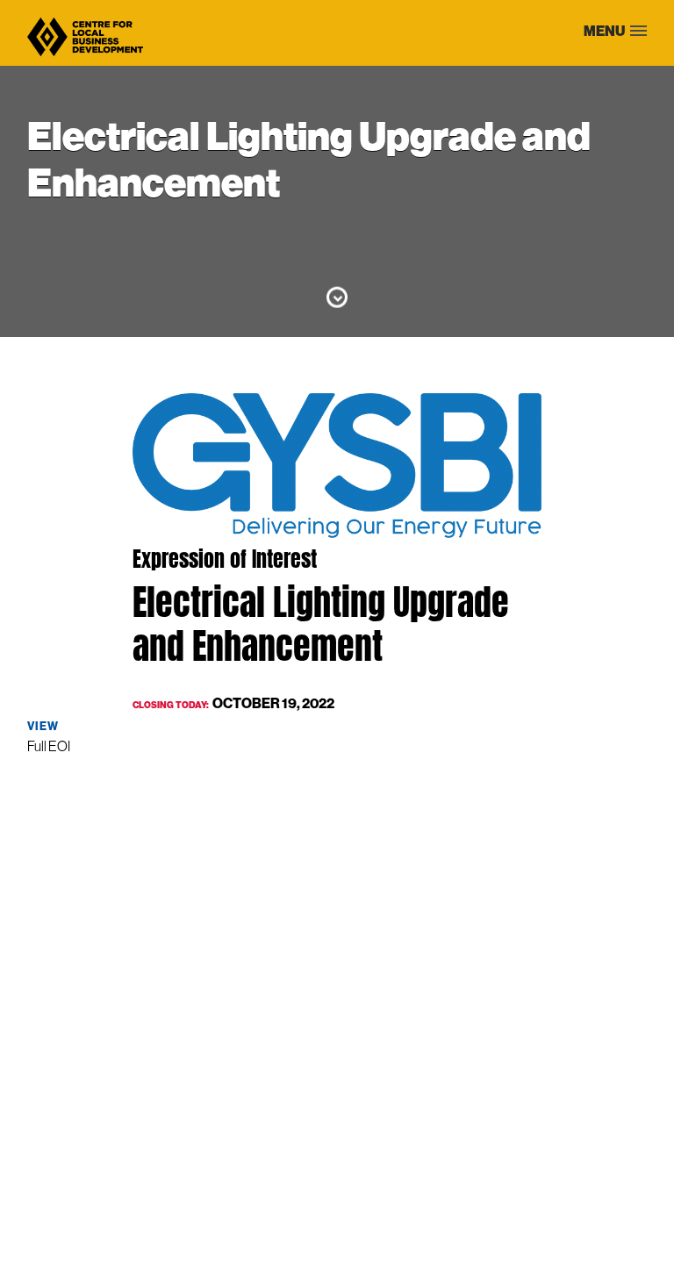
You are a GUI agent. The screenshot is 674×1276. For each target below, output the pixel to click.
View (43, 726)
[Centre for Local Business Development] (85, 55)
